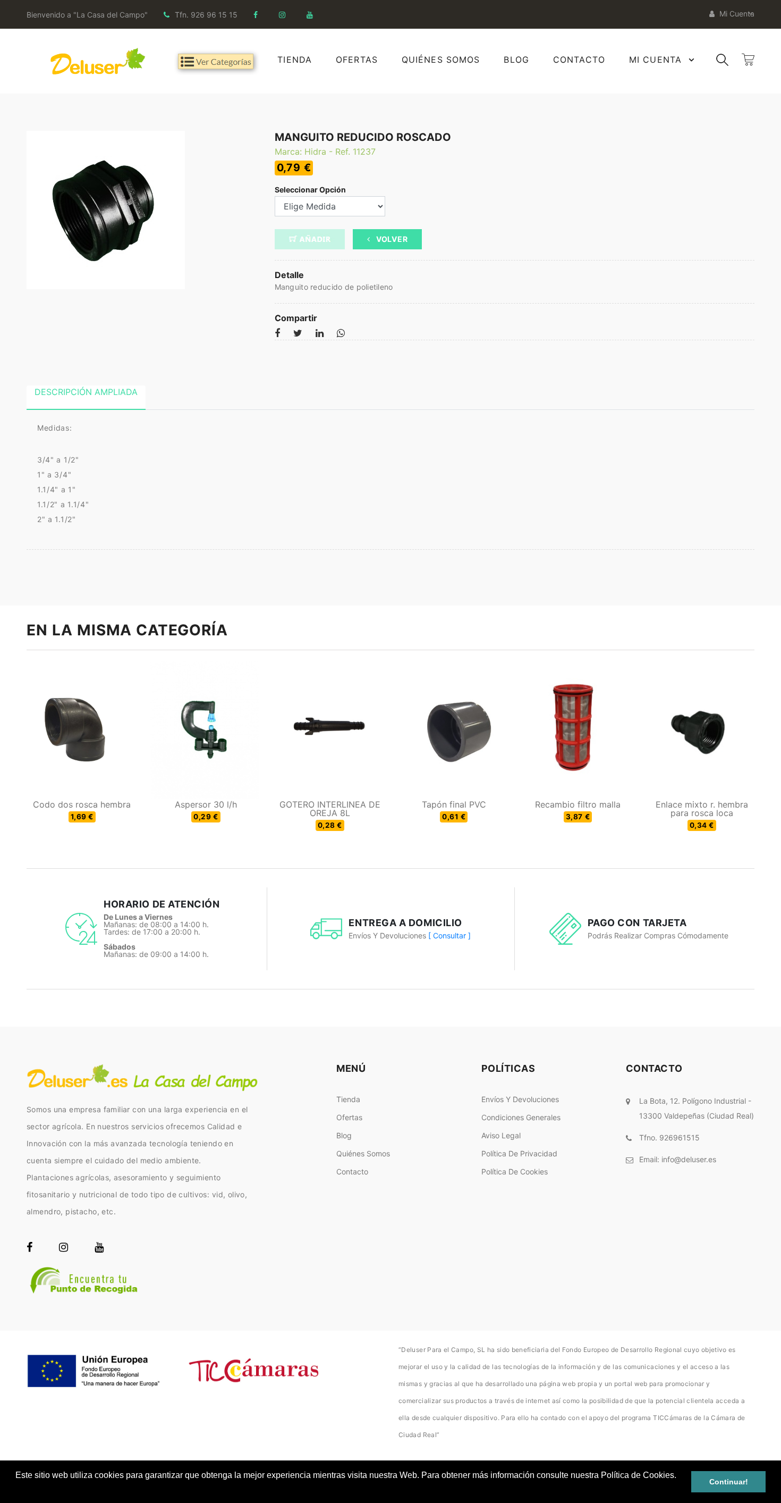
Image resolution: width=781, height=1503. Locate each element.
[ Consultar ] (449, 935)
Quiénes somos (363, 1153)
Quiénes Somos (441, 59)
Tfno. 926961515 (669, 1137)
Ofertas (357, 59)
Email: (677, 1159)
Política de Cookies (514, 1171)
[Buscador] (722, 59)
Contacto (579, 59)
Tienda (294, 59)
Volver (391, 238)
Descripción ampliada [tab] (86, 392)
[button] (17, 1489)
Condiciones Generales (521, 1117)
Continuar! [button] (728, 1481)
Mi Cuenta (655, 59)
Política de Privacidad (519, 1153)
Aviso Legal (501, 1135)
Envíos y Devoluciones (520, 1099)
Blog (516, 59)
